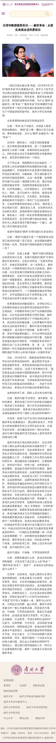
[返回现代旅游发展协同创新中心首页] (28, 5)
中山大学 (8, 718)
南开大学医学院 (12, 712)
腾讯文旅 (24, 718)
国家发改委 (39, 685)
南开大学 (8, 696)
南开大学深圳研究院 (36, 707)
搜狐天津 (40, 718)
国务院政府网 (11, 691)
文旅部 (22, 685)
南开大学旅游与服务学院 (32, 696)
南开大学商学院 (12, 707)
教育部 (7, 685)
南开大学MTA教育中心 (15, 701)
